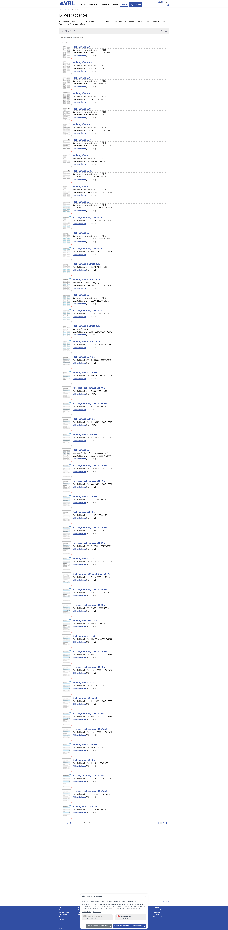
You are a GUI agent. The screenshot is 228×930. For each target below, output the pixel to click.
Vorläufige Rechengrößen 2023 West (90, 589)
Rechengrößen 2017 (82, 450)
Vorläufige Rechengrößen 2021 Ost (89, 481)
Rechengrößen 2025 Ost (84, 760)
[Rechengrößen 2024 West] (66, 703)
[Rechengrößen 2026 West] (66, 811)
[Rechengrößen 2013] (66, 191)
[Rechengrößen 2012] (66, 176)
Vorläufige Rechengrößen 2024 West (90, 651)
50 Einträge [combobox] (64, 823)
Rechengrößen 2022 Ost (84, 558)
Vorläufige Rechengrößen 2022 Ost (89, 543)
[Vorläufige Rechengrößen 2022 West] (66, 532)
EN (168, 2)
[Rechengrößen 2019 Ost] (66, 362)
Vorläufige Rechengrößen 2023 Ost (89, 605)
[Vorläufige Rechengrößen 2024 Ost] (66, 672)
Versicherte (105, 4)
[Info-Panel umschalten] (165, 30)
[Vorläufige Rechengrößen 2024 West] (66, 656)
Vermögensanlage (64, 912)
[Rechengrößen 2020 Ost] (66, 424)
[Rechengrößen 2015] (66, 238)
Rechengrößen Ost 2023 (84, 636)
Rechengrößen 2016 (82, 295)
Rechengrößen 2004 (82, 47)
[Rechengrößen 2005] (66, 67)
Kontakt (148, 2)
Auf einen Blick (63, 909)
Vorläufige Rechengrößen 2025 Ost (89, 713)
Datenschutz (97, 911)
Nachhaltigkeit (63, 914)
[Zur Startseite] (67, 3)
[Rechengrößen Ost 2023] (66, 641)
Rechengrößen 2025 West (85, 744)
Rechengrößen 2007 (82, 93)
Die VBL (83, 4)
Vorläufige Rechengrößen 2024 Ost (89, 667)
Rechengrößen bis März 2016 (86, 264)
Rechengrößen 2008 (82, 109)
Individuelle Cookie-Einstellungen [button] (98, 926)
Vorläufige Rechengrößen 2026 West (90, 791)
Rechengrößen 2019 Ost (84, 357)
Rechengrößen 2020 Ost (84, 419)
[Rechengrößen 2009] (66, 129)
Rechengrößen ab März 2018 (86, 341)
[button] (74, 30)
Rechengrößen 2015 (82, 233)
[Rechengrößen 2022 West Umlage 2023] (66, 579)
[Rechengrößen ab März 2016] (66, 284)
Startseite (62, 9)
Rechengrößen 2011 (82, 155)
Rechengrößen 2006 (82, 78)
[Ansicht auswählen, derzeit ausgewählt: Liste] (160, 30)
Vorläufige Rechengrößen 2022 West (90, 527)
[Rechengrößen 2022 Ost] (66, 563)
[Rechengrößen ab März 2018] (66, 346)
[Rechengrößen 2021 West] (66, 501)
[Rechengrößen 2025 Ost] (66, 765)
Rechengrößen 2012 (82, 171)
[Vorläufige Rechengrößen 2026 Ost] (66, 780)
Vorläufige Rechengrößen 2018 (87, 310)
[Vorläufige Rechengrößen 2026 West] (66, 796)
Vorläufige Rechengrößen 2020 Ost (89, 388)
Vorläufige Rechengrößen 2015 (87, 217)
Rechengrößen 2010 (82, 140)
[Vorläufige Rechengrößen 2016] (66, 253)
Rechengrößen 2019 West (85, 372)
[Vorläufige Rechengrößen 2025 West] (66, 734)
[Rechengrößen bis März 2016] (66, 269)
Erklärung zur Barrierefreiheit (161, 909)
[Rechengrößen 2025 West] (66, 749)
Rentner (115, 4)
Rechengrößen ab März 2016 (86, 279)
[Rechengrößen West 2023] (66, 625)
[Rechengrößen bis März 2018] (66, 331)
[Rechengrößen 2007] (66, 98)
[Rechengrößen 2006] (66, 83)
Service (124, 4)
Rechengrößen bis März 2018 (86, 326)
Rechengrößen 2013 (82, 186)
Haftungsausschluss (158, 917)
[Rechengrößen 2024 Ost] (66, 687)
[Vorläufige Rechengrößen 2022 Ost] (66, 548)
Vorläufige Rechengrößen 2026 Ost (89, 775)
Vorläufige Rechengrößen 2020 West (90, 403)
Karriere (61, 919)
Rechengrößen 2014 (82, 202)
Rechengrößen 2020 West (85, 434)
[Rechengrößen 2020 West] (66, 439)
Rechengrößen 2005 (82, 62)
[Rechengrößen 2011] (66, 160)
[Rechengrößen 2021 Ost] (66, 517)
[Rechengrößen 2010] (66, 145)
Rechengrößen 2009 (82, 124)
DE (165, 2)
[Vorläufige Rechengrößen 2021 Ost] (66, 486)
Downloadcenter (76, 9)
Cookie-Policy (86, 911)
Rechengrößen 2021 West (85, 496)
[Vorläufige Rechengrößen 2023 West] (66, 594)
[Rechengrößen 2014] (66, 207)
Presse (61, 917)
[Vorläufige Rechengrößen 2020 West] (66, 408)
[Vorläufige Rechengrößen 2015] (66, 222)
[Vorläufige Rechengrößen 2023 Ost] (66, 610)
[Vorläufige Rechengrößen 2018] (66, 315)
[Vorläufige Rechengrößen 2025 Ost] (66, 718)
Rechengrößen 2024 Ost (84, 682)
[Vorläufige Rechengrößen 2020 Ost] (66, 393)
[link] (158, 823)
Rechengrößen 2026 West (85, 806)
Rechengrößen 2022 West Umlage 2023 (91, 574)
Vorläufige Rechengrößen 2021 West (90, 465)
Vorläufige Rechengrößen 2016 (87, 248)
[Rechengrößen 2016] (66, 300)
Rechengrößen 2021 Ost (84, 512)
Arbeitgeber (93, 4)
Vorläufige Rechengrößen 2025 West (90, 729)
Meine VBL (135, 4)
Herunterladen (80, 56)
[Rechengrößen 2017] (66, 455)
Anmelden (154, 2)
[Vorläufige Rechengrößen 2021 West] (66, 470)
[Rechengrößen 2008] (66, 114)
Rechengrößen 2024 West (85, 698)
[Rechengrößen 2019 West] (66, 377)
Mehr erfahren (91, 918)
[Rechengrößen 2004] (66, 52)
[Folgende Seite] (166, 823)
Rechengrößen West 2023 (85, 620)
